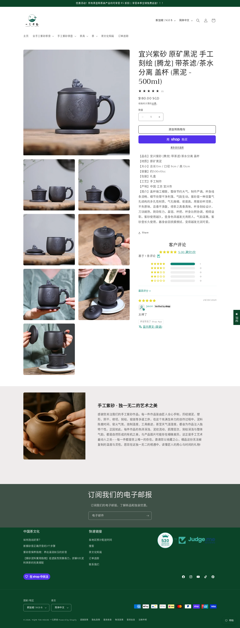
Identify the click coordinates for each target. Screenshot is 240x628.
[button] (43, 36)
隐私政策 (96, 620)
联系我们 (94, 564)
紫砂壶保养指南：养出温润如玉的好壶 (45, 552)
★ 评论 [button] (236, 317)
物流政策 (119, 620)
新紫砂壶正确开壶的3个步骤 (39, 546)
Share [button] (145, 232)
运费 (154, 104)
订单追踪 (94, 558)
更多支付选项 (177, 148)
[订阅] (147, 516)
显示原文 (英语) (152, 326)
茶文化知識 (95, 552)
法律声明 (143, 620)
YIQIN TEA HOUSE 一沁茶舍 (45, 620)
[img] (147, 301)
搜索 (91, 546)
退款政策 (84, 620)
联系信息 (131, 620)
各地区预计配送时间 (100, 540)
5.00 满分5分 (187, 252)
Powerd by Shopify (68, 620)
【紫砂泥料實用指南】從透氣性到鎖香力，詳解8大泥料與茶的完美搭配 (53, 560)
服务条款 (107, 620)
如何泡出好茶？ (32, 540)
